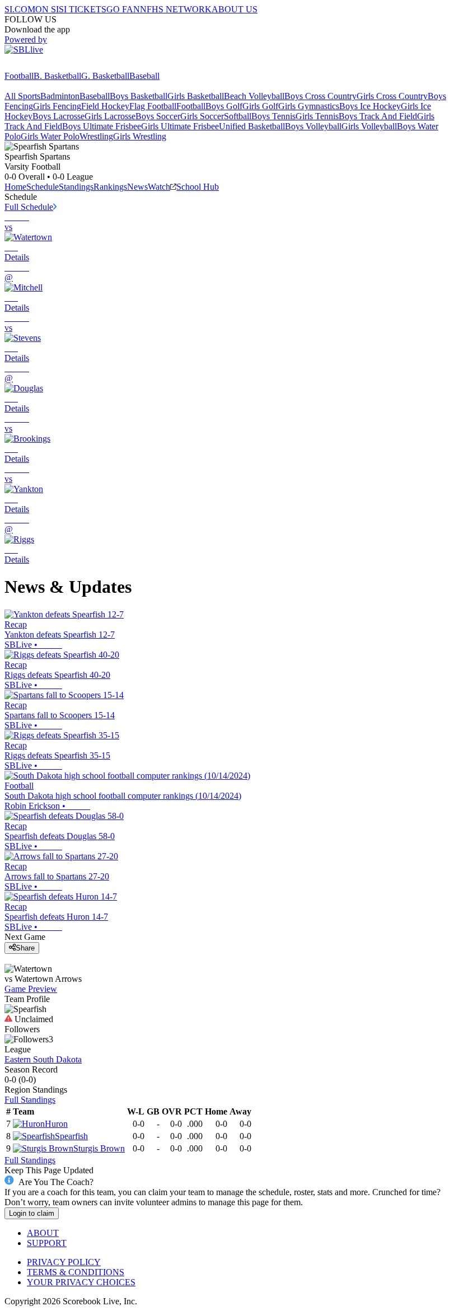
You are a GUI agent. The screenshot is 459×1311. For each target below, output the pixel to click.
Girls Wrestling (139, 136)
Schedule (42, 186)
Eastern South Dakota (43, 1059)
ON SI (47, 9)
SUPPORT (47, 1243)
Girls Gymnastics (308, 106)
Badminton (59, 96)
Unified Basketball (252, 126)
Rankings (110, 186)
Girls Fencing (57, 106)
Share (25, 948)
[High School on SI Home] (47, 66)
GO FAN (123, 9)
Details (16, 257)
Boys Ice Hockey (370, 106)
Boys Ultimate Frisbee (101, 126)
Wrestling (96, 136)
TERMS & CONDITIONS (75, 1272)
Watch (159, 186)
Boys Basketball (138, 96)
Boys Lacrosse (58, 116)
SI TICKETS (82, 9)
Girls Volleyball (369, 126)
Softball (237, 116)
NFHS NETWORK (176, 9)
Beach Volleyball (254, 96)
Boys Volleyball (313, 126)
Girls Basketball (195, 96)
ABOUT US (234, 9)
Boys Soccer (157, 116)
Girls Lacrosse (110, 116)
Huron (56, 1124)
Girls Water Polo (50, 136)
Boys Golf (223, 106)
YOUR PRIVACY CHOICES (81, 1282)
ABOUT (43, 1233)
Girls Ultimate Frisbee (180, 126)
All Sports (22, 96)
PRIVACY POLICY (64, 1262)
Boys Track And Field (378, 116)
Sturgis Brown (99, 1148)
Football (19, 76)
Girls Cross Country (392, 96)
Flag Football (152, 106)
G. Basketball (105, 76)
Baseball (144, 76)
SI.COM (19, 9)
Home (15, 186)
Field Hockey (105, 106)
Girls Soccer (202, 116)
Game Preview (30, 989)
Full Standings (29, 1099)
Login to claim (31, 1213)
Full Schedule (28, 207)
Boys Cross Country (320, 96)
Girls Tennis (317, 116)
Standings (76, 186)
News (137, 186)
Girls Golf (260, 106)
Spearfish (71, 1136)
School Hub (197, 186)
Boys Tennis (273, 116)
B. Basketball (57, 76)
